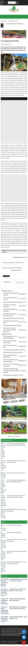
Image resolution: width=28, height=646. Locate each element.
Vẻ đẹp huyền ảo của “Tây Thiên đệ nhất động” (10, 337)
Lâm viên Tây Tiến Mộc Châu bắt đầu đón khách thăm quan (9, 330)
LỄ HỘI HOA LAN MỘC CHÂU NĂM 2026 (15, 23)
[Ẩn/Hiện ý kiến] (12, 282)
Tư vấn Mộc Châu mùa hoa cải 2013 (10, 298)
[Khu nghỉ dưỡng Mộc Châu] (14, 412)
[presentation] (24, 24)
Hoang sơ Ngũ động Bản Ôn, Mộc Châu (9, 342)
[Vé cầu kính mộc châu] (14, 436)
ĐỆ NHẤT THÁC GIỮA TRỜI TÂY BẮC (16, 98)
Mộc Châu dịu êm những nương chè (9, 305)
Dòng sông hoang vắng (9, 375)
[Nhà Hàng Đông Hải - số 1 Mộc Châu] (14, 34)
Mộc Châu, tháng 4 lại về (9, 318)
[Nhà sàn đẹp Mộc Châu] (14, 391)
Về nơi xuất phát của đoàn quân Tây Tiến (10, 356)
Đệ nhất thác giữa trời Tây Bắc (10, 346)
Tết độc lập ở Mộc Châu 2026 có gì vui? (16, 473)
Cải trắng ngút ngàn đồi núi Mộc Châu (10, 310)
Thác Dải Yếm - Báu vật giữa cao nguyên (10, 365)
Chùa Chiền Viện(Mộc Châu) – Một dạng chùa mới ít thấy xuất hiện (10, 370)
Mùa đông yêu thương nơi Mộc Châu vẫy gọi (10, 314)
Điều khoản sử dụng (12, 642)
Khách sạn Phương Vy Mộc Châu (14, 525)
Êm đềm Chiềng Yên (8, 325)
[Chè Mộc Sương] (14, 427)
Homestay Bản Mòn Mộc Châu (14, 532)
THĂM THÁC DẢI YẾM (9, 352)
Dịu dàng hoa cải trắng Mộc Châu (10, 322)
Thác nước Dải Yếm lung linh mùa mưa (10, 294)
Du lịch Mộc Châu (14, 641)
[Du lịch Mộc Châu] (14, 9)
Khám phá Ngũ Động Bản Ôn (10, 302)
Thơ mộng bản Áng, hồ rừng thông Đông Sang (10, 360)
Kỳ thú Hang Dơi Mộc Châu (10, 350)
